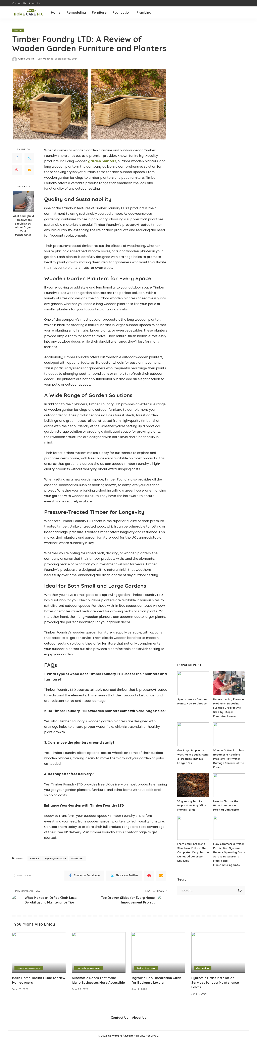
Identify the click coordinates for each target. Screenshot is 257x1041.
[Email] (29, 170)
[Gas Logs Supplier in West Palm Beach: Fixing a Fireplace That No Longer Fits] (193, 734)
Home (17, 30)
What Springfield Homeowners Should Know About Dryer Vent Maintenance (23, 225)
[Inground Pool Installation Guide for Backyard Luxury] (158, 952)
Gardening (202, 968)
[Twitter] (29, 158)
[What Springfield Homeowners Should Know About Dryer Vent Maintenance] (23, 201)
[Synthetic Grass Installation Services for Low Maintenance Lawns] (218, 952)
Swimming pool (145, 968)
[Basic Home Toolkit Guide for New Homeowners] (39, 952)
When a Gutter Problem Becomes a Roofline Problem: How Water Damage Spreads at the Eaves (228, 759)
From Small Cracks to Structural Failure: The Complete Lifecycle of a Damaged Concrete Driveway (193, 852)
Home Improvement (29, 968)
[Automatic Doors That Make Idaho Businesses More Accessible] (99, 952)
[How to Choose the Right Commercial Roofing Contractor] (229, 785)
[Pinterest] (17, 170)
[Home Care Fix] (28, 12)
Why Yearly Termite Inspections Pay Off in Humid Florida (191, 805)
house (35, 858)
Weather (78, 858)
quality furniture (56, 858)
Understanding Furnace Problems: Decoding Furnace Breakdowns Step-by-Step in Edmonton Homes (228, 708)
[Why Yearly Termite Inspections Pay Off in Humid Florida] (193, 785)
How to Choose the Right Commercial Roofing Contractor (226, 805)
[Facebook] (17, 158)
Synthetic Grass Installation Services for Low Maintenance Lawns (215, 982)
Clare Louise (26, 58)
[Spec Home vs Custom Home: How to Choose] (193, 683)
